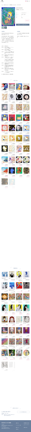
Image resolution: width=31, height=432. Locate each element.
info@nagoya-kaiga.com (6, 427)
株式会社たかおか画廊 (6, 422)
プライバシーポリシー (26, 425)
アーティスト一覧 (18, 425)
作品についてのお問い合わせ (22, 24)
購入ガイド (17, 427)
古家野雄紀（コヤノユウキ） (12, 4)
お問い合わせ (25, 427)
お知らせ (17, 429)
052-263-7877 (4, 426)
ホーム (2, 4)
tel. (6, 411)
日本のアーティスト (6, 4)
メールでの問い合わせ (23, 411)
